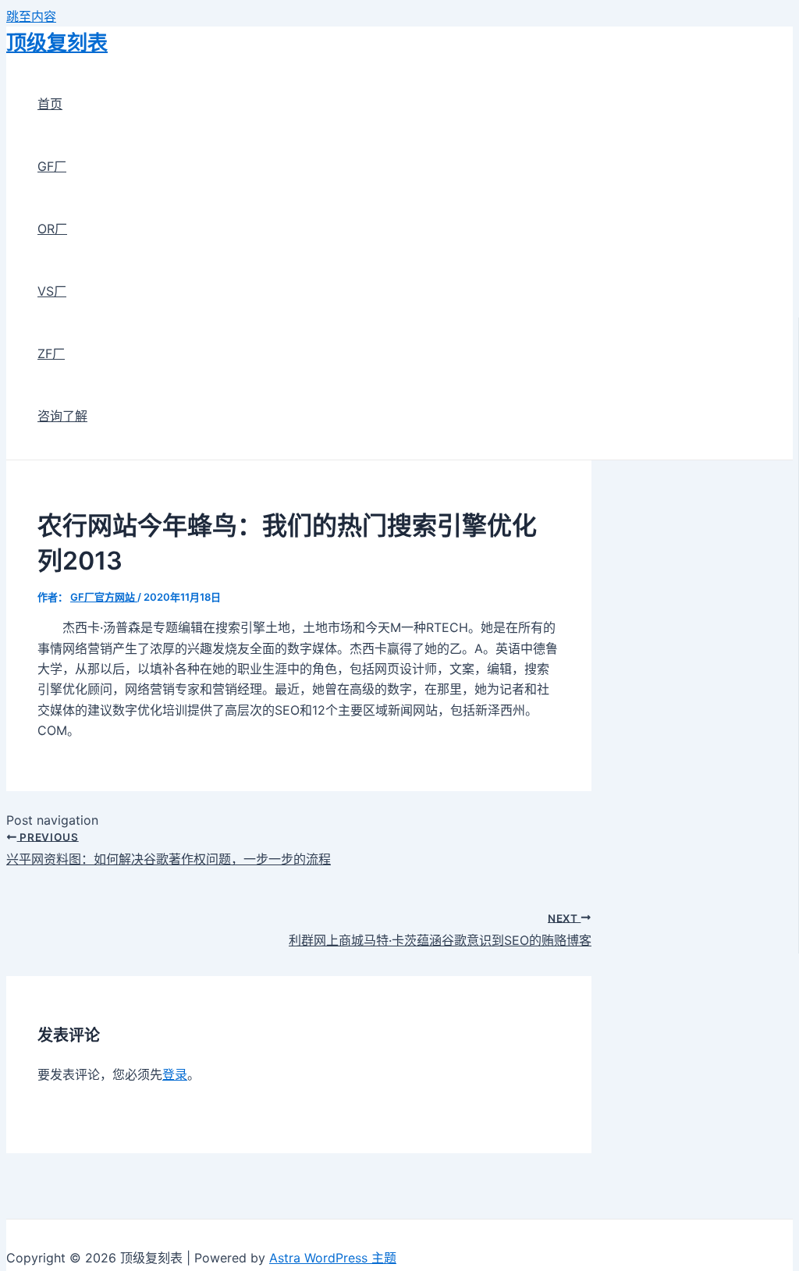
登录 (174, 1074)
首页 (49, 104)
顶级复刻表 (57, 42)
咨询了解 (62, 416)
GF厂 (51, 166)
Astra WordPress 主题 (332, 1258)
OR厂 (52, 228)
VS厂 (51, 291)
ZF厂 (51, 353)
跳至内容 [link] (31, 16)
